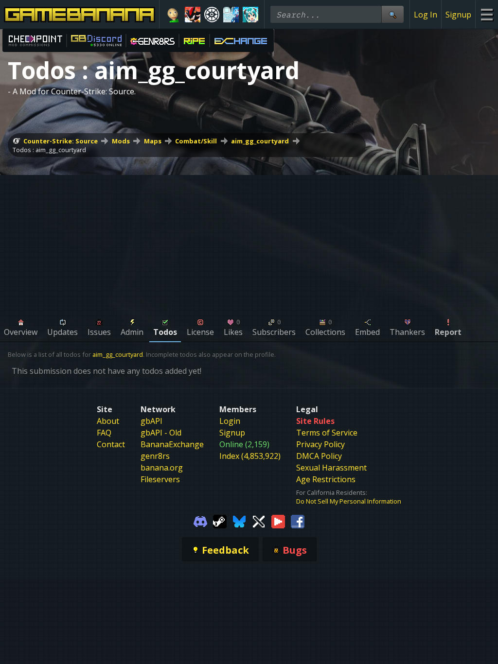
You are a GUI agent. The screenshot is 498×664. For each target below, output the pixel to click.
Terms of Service (326, 432)
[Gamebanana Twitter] (259, 521)
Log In (425, 14)
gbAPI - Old (161, 432)
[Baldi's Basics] (173, 14)
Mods (121, 141)
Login (229, 421)
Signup (458, 14)
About (108, 421)
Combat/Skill (196, 141)
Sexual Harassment (331, 467)
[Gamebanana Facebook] (297, 521)
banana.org (162, 467)
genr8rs (155, 456)
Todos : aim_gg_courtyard (49, 149)
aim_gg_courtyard (260, 141)
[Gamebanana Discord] (200, 521)
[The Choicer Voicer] (231, 14)
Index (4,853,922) (250, 456)
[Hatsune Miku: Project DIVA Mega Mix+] (250, 14)
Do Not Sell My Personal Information (348, 501)
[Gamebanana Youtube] (278, 521)
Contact (111, 444)
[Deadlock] (212, 14)
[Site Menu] (486, 14)
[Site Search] (392, 14)
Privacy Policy (320, 444)
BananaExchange (172, 444)
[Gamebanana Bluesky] (239, 521)
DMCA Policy (319, 456)
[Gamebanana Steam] (220, 521)
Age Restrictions (326, 479)
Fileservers (160, 479)
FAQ (104, 432)
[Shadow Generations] (192, 14)
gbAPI (151, 421)
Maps (152, 141)
